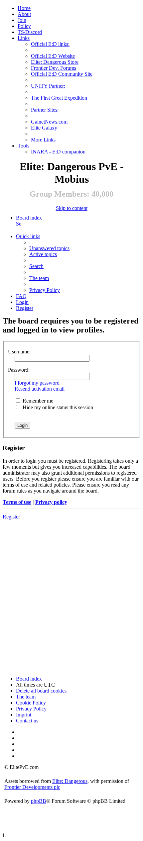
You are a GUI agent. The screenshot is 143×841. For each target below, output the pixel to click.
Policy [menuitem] (24, 26)
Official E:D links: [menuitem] (50, 44)
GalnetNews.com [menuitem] (49, 122)
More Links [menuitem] (43, 139)
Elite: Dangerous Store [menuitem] (54, 62)
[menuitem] (24, 14)
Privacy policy (51, 502)
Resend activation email (40, 389)
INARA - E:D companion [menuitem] (58, 151)
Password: (19, 370)
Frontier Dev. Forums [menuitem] (53, 68)
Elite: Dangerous (69, 781)
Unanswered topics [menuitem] (49, 248)
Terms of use (17, 502)
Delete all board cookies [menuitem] (41, 691)
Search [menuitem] (18, 224)
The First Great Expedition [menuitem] (59, 98)
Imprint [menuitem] (23, 714)
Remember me (37, 401)
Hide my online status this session (57, 407)
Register (11, 516)
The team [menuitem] (39, 278)
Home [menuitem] (24, 8)
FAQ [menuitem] (21, 296)
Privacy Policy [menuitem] (44, 290)
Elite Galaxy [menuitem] (44, 128)
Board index (29, 218)
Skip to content (71, 208)
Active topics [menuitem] (43, 254)
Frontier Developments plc (32, 787)
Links (24, 38)
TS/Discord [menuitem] (30, 32)
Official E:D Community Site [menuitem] (61, 74)
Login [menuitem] (22, 302)
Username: (19, 351)
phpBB (38, 801)
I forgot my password (37, 383)
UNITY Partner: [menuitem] (48, 86)
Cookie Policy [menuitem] (31, 702)
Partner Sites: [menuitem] (45, 110)
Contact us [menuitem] (27, 720)
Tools (23, 145)
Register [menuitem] (24, 308)
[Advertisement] (71, 593)
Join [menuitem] (22, 20)
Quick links (28, 236)
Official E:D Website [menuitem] (53, 56)
